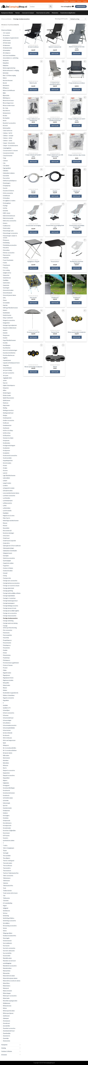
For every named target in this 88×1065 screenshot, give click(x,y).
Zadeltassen (6, 1016)
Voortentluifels (7, 953)
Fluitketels (6, 257)
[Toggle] (20, 30)
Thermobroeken (7, 863)
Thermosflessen (7, 865)
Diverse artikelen (6, 19)
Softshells (6, 800)
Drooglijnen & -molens (9, 200)
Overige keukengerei (8, 603)
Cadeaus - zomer (7, 140)
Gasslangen (6, 287)
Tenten (17, 13)
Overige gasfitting (8, 590)
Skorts (5, 768)
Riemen (5, 688)
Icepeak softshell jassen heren (11, 363)
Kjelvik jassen (6, 400)
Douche (5, 188)
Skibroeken (6, 755)
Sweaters (5, 838)
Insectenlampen (7, 368)
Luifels (5, 505)
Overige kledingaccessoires (10, 605)
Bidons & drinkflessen (9, 90)
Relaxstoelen (6, 685)
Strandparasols (7, 825)
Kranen (5, 465)
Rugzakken (6, 700)
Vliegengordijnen (7, 933)
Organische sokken (8, 563)
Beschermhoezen (8, 80)
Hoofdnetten (6, 348)
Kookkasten (6, 448)
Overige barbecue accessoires (11, 583)
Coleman (5, 160)
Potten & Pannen (8, 665)
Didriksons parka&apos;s (10, 180)
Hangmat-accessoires (9, 320)
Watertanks (6, 998)
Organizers (6, 565)
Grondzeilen (6, 302)
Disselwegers (6, 183)
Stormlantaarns (7, 823)
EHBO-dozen (6, 213)
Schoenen (5, 715)
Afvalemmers (6, 45)
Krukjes (5, 468)
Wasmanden (6, 973)
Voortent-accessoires (9, 948)
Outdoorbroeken (8, 570)
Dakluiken (5, 170)
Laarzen (5, 473)
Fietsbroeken (6, 228)
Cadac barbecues (7, 130)
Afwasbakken (6, 50)
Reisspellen (6, 683)
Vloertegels (6, 938)
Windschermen (7, 1005)
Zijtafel (55, 366)
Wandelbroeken (7, 958)
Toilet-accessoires (8, 875)
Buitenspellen (6, 128)
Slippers (5, 780)
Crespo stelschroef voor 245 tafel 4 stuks (55, 155)
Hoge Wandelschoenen (9, 340)
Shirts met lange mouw (9, 740)
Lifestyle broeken (8, 490)
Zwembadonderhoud (8, 1031)
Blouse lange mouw (8, 103)
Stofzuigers (6, 815)
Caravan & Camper (28, 13)
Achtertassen (6, 40)
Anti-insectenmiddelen (9, 55)
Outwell (5, 573)
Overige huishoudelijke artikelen (12, 593)
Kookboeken (6, 443)
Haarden (5, 305)
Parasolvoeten (7, 643)
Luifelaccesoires (7, 503)
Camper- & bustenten (9, 143)
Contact (85, 1)
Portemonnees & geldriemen (11, 663)
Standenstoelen (7, 808)
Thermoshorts (7, 870)
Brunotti (5, 125)
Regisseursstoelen (8, 680)
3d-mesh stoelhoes (33, 47)
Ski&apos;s (6, 745)
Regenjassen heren (8, 678)
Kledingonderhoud (8, 413)
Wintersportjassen (8, 1013)
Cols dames (6, 165)
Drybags (5, 205)
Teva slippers (6, 858)
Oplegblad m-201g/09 (33, 261)
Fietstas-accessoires (8, 252)
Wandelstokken (7, 968)
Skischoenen (6, 758)
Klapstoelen (6, 405)
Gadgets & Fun (7, 272)
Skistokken (6, 763)
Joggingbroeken (7, 378)
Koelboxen (6, 423)
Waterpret (6, 988)
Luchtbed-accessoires (9, 495)
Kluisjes (5, 415)
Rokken (5, 690)
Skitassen (5, 765)
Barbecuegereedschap (9, 68)
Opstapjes (6, 555)
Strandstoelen (7, 828)
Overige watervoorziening (10, 623)
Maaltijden (6, 513)
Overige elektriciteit (8, 588)
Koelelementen (7, 425)
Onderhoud (6, 538)
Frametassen (6, 265)
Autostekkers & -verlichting (10, 58)
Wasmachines (6, 970)
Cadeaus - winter (7, 138)
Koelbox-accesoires (8, 420)
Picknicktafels (7, 655)
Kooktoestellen (7, 458)
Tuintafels (6, 900)
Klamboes (5, 403)
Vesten (5, 928)
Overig (5, 575)
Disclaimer (72, 1)
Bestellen (33, 53)
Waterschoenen (7, 990)
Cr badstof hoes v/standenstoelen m (55, 83)
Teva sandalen (7, 855)
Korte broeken (7, 463)
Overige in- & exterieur (9, 598)
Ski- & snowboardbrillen (9, 748)
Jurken (5, 380)
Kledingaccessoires (8, 410)
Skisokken (5, 760)
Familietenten (6, 225)
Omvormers (6, 535)
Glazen (5, 300)
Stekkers (5, 813)
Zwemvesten (6, 1041)
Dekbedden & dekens (9, 173)
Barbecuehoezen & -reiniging (11, 70)
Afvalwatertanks (7, 48)
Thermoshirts (7, 868)
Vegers (5, 905)
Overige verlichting (8, 620)
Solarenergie (6, 803)
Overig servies (7, 578)
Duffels (5, 208)
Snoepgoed (6, 785)
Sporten (5, 805)
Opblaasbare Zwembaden (10, 550)
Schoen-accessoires (8, 713)
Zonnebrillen (6, 1026)
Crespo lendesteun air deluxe (77, 83)
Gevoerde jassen (7, 292)
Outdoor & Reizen (8, 568)
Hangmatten (6, 323)
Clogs (4, 158)
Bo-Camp (5, 108)
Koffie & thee (6, 433)
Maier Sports (6, 518)
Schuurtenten (7, 730)
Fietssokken (6, 250)
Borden (5, 115)
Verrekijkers (6, 923)
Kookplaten (6, 453)
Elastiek (33, 191)
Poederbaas (6, 658)
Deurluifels (6, 175)
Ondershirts (6, 543)
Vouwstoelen (6, 955)
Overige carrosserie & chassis (11, 585)
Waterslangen (7, 993)
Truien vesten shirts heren (10, 893)
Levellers (5, 485)
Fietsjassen (6, 240)
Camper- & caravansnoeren (10, 145)
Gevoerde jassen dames (9, 295)
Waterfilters (6, 983)
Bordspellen (6, 118)
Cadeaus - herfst (7, 133)
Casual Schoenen (7, 155)
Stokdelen (6, 818)
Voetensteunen (7, 940)
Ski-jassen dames (7, 753)
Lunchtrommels (7, 510)
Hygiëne (5, 358)
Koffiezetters (7, 435)
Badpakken (6, 63)
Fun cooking (6, 270)
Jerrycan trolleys (7, 370)
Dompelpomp (6, 185)
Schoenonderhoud (8, 718)
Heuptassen (6, 335)
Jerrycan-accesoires (8, 373)
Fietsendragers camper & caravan (10, 236)
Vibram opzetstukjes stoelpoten (77, 332)
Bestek (5, 83)
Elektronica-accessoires (9, 220)
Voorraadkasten (7, 943)
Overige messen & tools (9, 608)
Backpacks (6, 60)
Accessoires (6, 35)
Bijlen (4, 93)
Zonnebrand (6, 1023)
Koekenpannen (7, 418)
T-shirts (5, 845)
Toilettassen (6, 880)
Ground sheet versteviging (33, 225)
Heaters (5, 330)
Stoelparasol (54, 297)
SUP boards (6, 835)
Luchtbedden (6, 498)
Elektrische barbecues (9, 215)
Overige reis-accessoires (10, 613)
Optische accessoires (9, 558)
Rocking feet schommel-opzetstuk (76, 262)
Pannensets (6, 632)
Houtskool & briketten (9, 353)
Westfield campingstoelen (10, 1000)
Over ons (66, 1)
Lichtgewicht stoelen (8, 488)
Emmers (5, 223)
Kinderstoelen (7, 395)
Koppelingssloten (8, 460)
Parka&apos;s (7, 645)
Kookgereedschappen (9, 445)
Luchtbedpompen (8, 500)
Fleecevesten (6, 255)
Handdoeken (6, 312)
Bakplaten (5, 65)
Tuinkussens (6, 898)
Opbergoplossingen (8, 548)
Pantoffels (6, 637)
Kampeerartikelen (7, 13)
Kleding (5, 408)
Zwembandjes (6, 1033)
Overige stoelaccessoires (10, 618)
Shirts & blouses (7, 738)
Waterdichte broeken (9, 975)
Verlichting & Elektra (8, 918)
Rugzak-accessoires (8, 698)
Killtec (4, 390)
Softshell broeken (8, 798)
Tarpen (5, 850)
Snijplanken (6, 783)
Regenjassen (6, 675)
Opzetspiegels (7, 560)
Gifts (4, 297)
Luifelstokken (6, 508)
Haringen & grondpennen (10, 325)
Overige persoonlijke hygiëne (11, 610)
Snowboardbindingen (9, 788)
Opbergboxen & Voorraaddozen (12, 545)
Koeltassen (6, 428)
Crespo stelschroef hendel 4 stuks (33, 155)
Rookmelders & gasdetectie (10, 693)
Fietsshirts (6, 247)
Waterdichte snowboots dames (11, 980)
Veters (5, 930)
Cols (4, 163)
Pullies (5, 670)
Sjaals (4, 743)
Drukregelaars (7, 203)
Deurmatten (6, 178)
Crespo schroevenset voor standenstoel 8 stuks (55, 119)
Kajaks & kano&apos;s (9, 385)
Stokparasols (6, 820)
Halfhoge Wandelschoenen (10, 307)
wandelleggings (7, 963)
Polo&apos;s (6, 660)
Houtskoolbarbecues (9, 355)
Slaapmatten (6, 773)
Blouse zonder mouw (9, 105)
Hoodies (5, 343)
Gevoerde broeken (8, 290)
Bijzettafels (6, 95)
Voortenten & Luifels (43, 13)
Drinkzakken (6, 198)
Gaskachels (6, 285)
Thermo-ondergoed (8, 860)
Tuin (4, 895)
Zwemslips (6, 1038)
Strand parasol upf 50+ (33, 332)
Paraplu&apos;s (7, 640)
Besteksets (6, 85)
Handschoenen (7, 315)
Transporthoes (55, 332)
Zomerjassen (6, 1021)
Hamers (5, 310)
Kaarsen (5, 383)
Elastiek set (77, 191)
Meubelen (55, 13)
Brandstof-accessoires (9, 123)
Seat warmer (33, 297)
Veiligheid (5, 908)
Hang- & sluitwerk (8, 317)
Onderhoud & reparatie (9, 540)
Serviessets (6, 735)
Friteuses (5, 267)
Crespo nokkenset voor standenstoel (33, 119)
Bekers (5, 78)
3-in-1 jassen (6, 33)
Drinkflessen (6, 195)
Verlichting (6, 915)
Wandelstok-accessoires (10, 965)
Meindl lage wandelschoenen (11, 520)
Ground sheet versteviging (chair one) (55, 226)
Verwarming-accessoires (10, 925)
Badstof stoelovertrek (55, 47)
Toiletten (5, 883)
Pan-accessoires (7, 630)
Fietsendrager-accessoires (10, 233)
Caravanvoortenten (8, 153)
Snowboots (6, 795)
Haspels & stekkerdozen (9, 328)
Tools (4, 888)
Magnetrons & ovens (8, 515)
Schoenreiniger (7, 720)
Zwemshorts (6, 1036)
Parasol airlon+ (55, 261)
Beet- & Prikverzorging (9, 75)
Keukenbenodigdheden (67, 13)
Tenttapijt (5, 853)
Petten (5, 653)
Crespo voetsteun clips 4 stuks (76, 155)
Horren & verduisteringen (10, 350)
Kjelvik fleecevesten (8, 398)
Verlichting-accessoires (9, 920)
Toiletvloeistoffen (8, 885)
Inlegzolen (6, 365)
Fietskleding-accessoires (10, 245)
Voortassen (6, 945)
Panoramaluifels (7, 635)
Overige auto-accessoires (10, 580)
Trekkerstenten (7, 890)
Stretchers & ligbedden (9, 830)
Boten (4, 120)
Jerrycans (5, 375)
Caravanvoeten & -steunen (10, 150)
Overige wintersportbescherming (10, 626)
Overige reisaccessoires (9, 615)
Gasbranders (6, 282)
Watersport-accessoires (10, 995)
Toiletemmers (6, 878)
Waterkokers (6, 985)
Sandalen (5, 705)
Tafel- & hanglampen (8, 848)
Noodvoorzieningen (8, 533)
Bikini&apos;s (6, 98)
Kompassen (6, 440)
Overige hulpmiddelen (9, 595)
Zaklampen (6, 1018)
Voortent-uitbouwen (9, 950)
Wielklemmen (6, 1003)
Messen (5, 523)
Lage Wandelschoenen (9, 475)
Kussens (5, 470)
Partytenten (6, 648)
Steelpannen (6, 810)
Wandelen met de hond (9, 960)
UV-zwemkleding (7, 903)
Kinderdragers (7, 393)
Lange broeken (7, 483)
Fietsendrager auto (8, 230)
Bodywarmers (7, 113)
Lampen (5, 480)
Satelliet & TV (6, 708)
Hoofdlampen (6, 345)
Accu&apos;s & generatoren (11, 38)
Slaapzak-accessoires (9, 775)
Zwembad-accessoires (9, 1028)
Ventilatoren (6, 910)
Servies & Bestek (7, 733)
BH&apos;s (6, 88)
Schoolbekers (6, 723)
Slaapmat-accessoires (9, 770)
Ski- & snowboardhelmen (10, 750)
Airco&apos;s (6, 53)
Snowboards (6, 790)
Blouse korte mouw (8, 100)
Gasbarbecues (7, 277)
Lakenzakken (6, 478)
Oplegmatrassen (7, 553)
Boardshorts (6, 110)
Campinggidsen (7, 148)
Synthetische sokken (8, 840)
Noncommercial (7, 530)
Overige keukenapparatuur (10, 600)
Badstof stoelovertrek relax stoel (76, 47)
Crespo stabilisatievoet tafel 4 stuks (76, 119)
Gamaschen (6, 275)
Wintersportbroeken (9, 1010)
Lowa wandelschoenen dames (11, 493)
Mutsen (5, 525)
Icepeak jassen (7, 360)
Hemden (5, 333)
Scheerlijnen (6, 710)
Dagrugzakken (7, 168)
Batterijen (5, 73)
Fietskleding (6, 242)
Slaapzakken (6, 778)
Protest (5, 668)
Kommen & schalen (8, 438)
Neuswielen (6, 528)
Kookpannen (6, 450)
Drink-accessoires (8, 193)
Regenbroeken (7, 673)
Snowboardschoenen (9, 793)
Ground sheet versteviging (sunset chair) (76, 226)
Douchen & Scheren (8, 190)
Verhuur (5, 913)
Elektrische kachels (8, 218)
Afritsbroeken (7, 43)
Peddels (5, 650)
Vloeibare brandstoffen (9, 935)
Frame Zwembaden (8, 260)
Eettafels (5, 210)
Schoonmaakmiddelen (9, 728)
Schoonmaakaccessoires (9, 725)
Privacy (79, 1)
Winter (5, 1008)
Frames (5, 262)
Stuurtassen (6, 833)
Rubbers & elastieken (9, 695)
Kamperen (6, 388)
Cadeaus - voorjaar (8, 135)
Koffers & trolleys (8, 430)
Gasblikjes (5, 280)
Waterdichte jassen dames (10, 978)
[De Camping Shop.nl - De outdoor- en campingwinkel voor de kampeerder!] (14, 6)
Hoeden (5, 338)
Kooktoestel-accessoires (10, 455)
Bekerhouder (33, 83)
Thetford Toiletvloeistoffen (10, 873)
